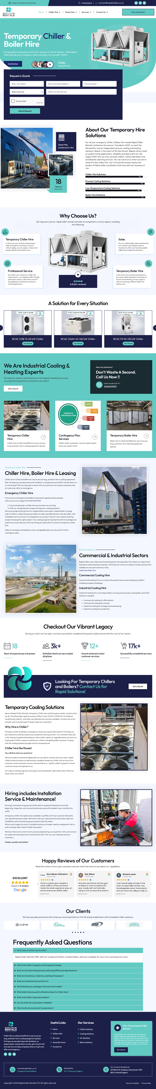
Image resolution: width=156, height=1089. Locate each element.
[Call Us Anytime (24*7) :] (99, 385)
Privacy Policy (146, 1083)
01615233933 (110, 386)
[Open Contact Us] (107, 12)
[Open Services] (90, 12)
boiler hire (132, 250)
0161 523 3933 (35, 501)
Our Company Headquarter (120, 1067)
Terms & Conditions (132, 1083)
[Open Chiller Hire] (60, 12)
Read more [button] (44, 894)
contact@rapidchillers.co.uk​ (26, 1068)
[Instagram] (140, 3)
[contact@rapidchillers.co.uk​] (12, 1069)
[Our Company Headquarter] (106, 1069)
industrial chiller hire (87, 570)
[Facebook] (136, 3)
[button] (38, 884)
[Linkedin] (144, 3)
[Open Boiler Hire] (76, 12)
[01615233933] (59, 1069)
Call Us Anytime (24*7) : (112, 383)
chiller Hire (122, 250)
